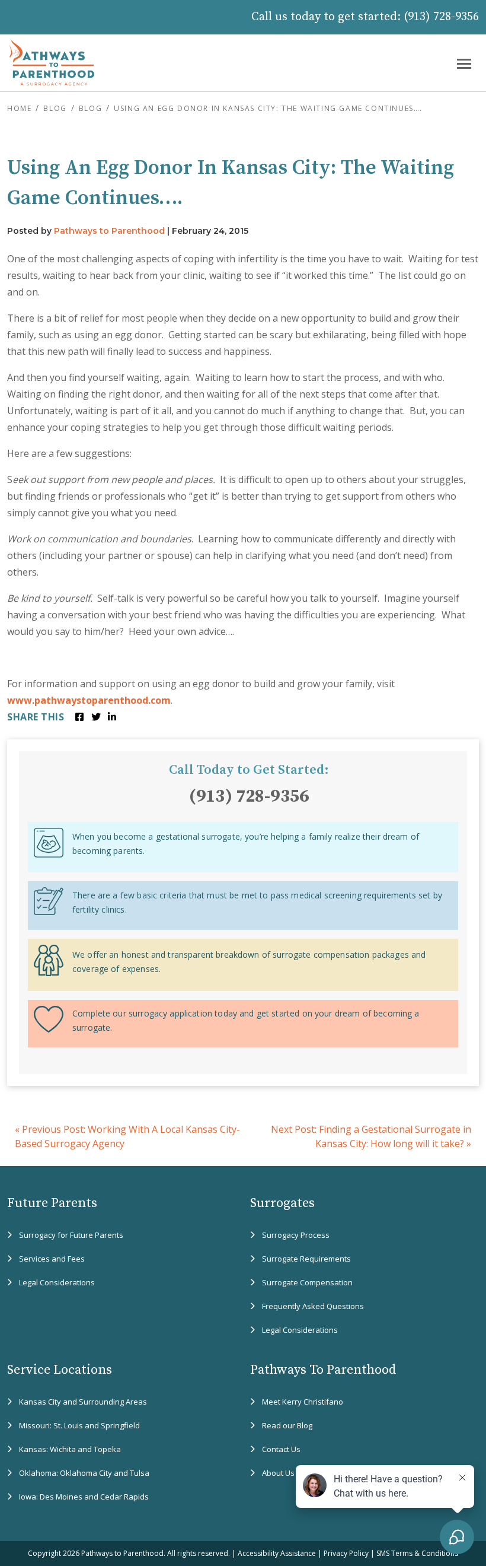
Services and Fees (52, 1258)
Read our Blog (287, 1425)
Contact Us (281, 1449)
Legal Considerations (57, 1282)
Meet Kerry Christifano (302, 1401)
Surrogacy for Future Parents (71, 1235)
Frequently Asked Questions (313, 1306)
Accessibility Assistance (277, 1553)
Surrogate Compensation (307, 1282)
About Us (278, 1472)
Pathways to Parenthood (109, 230)
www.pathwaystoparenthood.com (89, 700)
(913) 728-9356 (441, 16)
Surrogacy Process (296, 1235)
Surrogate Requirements (306, 1258)
